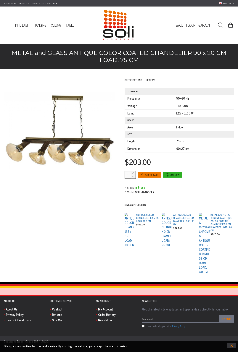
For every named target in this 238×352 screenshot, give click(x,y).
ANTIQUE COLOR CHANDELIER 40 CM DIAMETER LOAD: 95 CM (183, 219)
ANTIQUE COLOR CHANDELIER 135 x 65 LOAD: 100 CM (147, 218)
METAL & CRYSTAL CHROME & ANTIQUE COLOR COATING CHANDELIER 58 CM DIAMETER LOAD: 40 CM (221, 222)
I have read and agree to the (165, 326)
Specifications (133, 80)
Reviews (150, 80)
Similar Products (135, 205)
